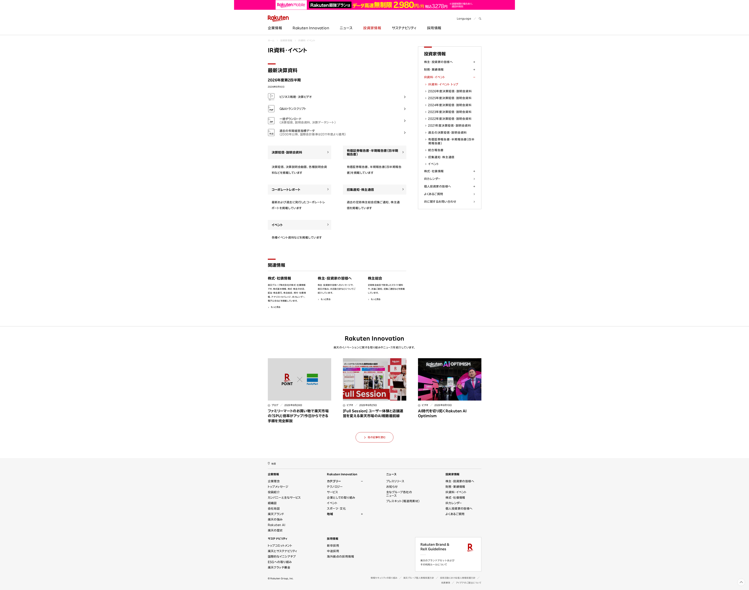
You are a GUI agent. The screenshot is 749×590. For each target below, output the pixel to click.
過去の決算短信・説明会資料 (447, 132)
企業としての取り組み (341, 497)
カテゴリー (334, 481)
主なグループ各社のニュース (399, 494)
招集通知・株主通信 (441, 157)
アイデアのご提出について (468, 583)
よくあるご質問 (433, 194)
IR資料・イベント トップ (443, 84)
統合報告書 (436, 150)
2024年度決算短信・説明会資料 (449, 105)
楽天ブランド (276, 514)
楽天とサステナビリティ (282, 551)
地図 (273, 464)
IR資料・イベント (306, 40)
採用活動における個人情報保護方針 (458, 578)
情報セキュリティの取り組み (384, 578)
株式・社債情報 (434, 171)
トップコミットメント (280, 545)
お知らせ (392, 486)
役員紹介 (274, 492)
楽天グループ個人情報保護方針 (418, 578)
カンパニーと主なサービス (284, 497)
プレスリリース (395, 481)
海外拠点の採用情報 (340, 556)
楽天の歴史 (275, 530)
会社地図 (274, 508)
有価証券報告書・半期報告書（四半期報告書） (451, 141)
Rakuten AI (276, 524)
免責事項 (445, 583)
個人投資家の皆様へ (437, 186)
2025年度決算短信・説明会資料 (449, 98)
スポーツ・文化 (336, 508)
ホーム (271, 40)
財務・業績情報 (434, 69)
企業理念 (274, 481)
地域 (330, 514)
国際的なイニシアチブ (282, 556)
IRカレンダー (432, 178)
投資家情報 (372, 28)
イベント (433, 164)
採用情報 (332, 538)
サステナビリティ (404, 28)
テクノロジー (335, 486)
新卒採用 (333, 545)
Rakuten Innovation (311, 28)
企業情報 (275, 28)
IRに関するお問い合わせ (440, 201)
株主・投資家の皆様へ (438, 61)
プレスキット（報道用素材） (403, 501)
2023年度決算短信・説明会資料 (449, 111)
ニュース (346, 28)
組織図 (272, 503)
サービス (332, 492)
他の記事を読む (376, 437)
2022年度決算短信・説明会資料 (449, 118)
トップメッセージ (278, 486)
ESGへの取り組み (280, 562)
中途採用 (333, 551)
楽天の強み (275, 519)
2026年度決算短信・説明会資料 (450, 91)
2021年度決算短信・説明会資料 (449, 125)
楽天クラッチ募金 (279, 567)
